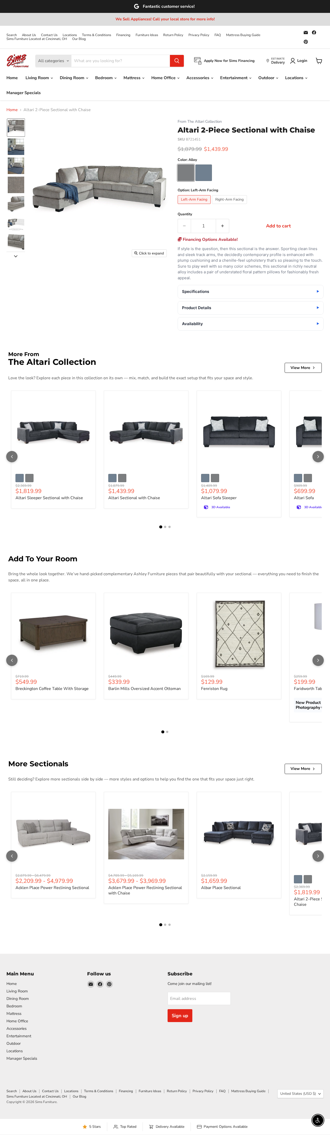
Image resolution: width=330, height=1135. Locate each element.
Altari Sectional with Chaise (134, 498)
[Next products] (318, 456)
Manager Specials (23, 93)
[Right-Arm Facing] (230, 205)
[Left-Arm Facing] (195, 205)
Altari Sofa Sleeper (219, 498)
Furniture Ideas (147, 35)
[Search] (177, 61)
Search (11, 35)
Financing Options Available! (210, 239)
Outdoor (266, 78)
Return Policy (173, 35)
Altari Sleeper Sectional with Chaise (49, 498)
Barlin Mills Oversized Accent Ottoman (144, 689)
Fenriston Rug (214, 689)
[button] (16, 127)
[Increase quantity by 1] (222, 226)
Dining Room (72, 78)
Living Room (38, 78)
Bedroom (104, 78)
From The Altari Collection (200, 121)
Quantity (185, 214)
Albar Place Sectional (221, 888)
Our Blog (79, 39)
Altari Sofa (304, 498)
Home (12, 78)
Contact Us (49, 35)
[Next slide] (15, 256)
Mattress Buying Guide (243, 35)
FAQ (217, 35)
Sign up (180, 1016)
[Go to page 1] (160, 526)
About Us (29, 35)
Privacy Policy (198, 35)
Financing (123, 35)
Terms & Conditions (96, 35)
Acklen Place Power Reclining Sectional (52, 888)
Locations (70, 35)
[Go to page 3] (169, 527)
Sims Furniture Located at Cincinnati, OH (36, 39)
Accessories (198, 78)
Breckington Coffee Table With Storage (52, 689)
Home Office (164, 78)
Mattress (132, 78)
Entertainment (234, 78)
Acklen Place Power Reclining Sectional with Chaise (145, 890)
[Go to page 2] (165, 527)
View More (300, 367)
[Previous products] (12, 456)
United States (298, 1093)
